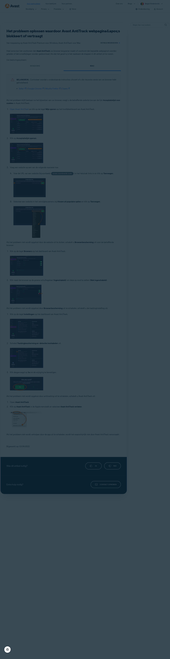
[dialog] (85, 329)
